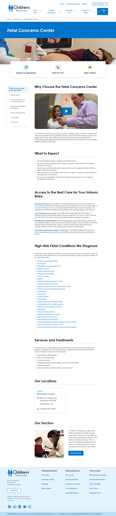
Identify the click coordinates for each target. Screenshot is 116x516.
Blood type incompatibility (45, 274)
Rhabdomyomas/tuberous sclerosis (48, 314)
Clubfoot (40, 279)
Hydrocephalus (42, 299)
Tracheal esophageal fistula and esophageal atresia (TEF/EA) (57, 322)
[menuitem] (18, 89)
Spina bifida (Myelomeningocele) (47, 319)
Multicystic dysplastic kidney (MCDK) (49, 307)
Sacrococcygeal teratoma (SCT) (47, 317)
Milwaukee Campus (46, 394)
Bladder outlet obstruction (45, 271)
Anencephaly (41, 263)
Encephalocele (42, 291)
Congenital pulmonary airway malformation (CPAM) (54, 286)
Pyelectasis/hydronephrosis (46, 312)
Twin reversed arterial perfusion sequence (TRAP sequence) (57, 327)
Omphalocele (41, 309)
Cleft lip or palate (43, 276)
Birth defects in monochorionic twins (49, 266)
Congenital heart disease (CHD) (47, 284)
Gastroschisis (41, 294)
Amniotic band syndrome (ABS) (47, 261)
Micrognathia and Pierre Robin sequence (50, 304)
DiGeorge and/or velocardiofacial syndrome (51, 289)
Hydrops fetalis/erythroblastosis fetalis (50, 302)
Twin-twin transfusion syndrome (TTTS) (50, 324)
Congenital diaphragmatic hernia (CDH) (50, 281)
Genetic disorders (43, 296)
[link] (62, 4)
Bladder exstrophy (43, 269)
